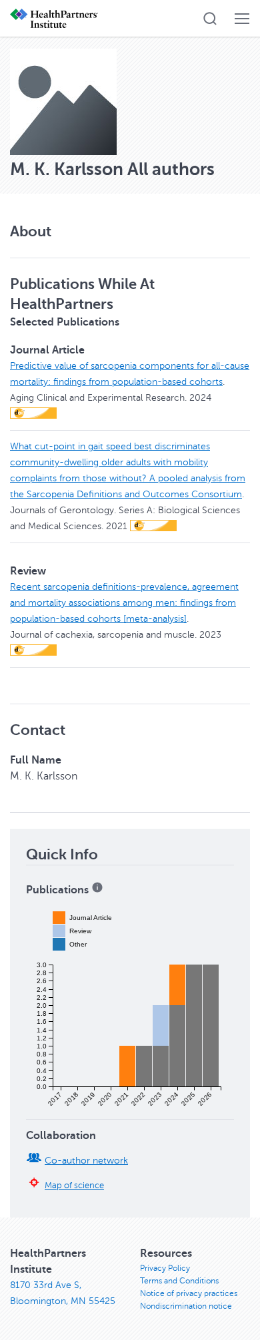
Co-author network (86, 1161)
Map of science (74, 1185)
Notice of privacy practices (188, 1293)
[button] (210, 19)
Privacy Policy (165, 1268)
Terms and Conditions (179, 1280)
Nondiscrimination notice (186, 1306)
